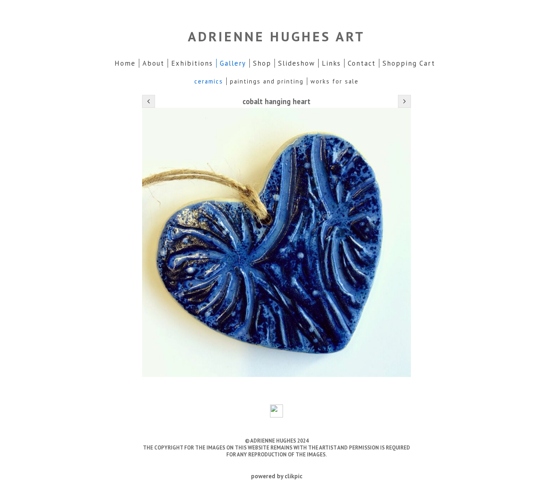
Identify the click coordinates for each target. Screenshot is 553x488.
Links (331, 63)
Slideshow (296, 63)
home (125, 63)
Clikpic (293, 476)
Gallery (233, 63)
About (153, 63)
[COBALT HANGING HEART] (276, 242)
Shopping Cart (409, 63)
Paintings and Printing (267, 81)
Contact (362, 63)
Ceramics (208, 81)
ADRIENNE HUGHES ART (276, 36)
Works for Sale (335, 81)
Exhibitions (192, 63)
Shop (262, 63)
